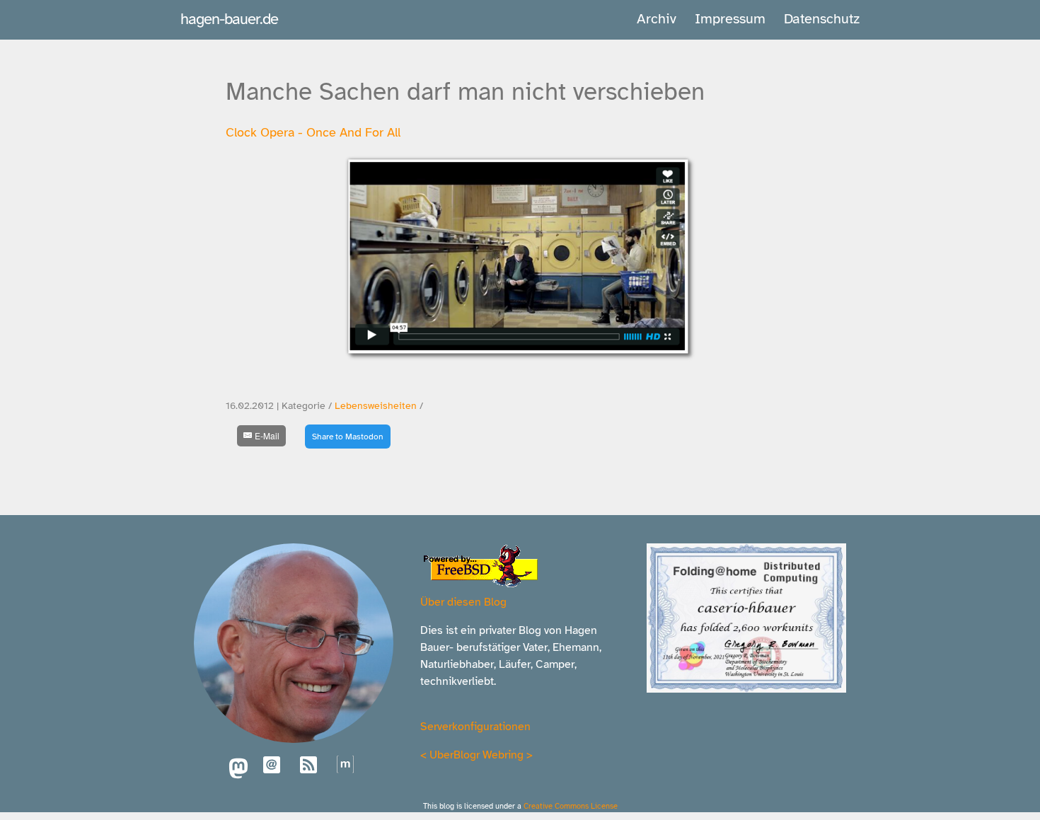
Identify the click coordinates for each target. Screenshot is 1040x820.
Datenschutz (822, 19)
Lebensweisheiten (376, 406)
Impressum (730, 19)
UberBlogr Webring (476, 755)
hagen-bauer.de (229, 18)
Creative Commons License (571, 806)
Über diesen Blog (463, 602)
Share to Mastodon (347, 436)
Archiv (656, 19)
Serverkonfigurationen (475, 727)
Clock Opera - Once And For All (313, 132)
